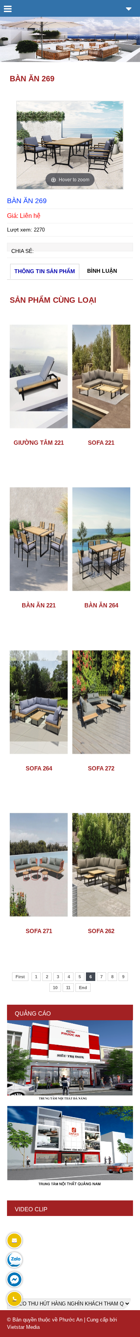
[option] (70, 145)
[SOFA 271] (39, 921)
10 (55, 987)
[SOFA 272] (101, 758)
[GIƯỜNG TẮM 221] (39, 433)
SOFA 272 (101, 768)
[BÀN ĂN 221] (39, 595)
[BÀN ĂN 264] (101, 595)
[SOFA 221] (101, 433)
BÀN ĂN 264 (101, 605)
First (20, 976)
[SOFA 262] (101, 921)
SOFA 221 (101, 442)
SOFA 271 (39, 931)
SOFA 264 (39, 768)
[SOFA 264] (39, 758)
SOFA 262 (101, 931)
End (83, 987)
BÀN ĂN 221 (39, 605)
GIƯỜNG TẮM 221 (39, 442)
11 (68, 987)
